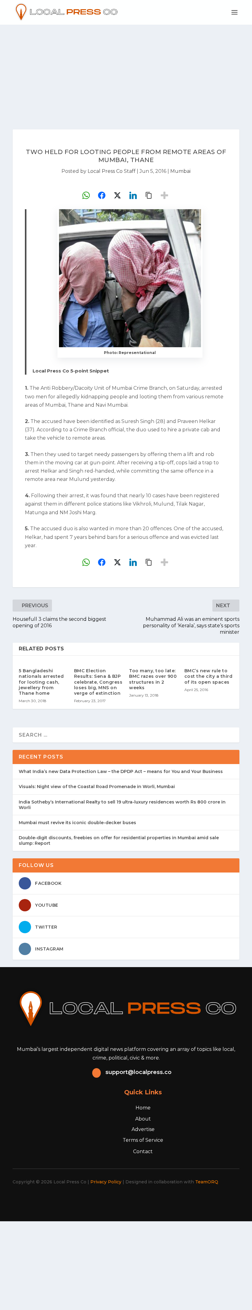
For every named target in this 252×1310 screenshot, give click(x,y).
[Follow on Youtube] (149, 1199)
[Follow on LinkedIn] (135, 1199)
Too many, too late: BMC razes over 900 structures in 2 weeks (153, 679)
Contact (143, 1151)
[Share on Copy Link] (149, 195)
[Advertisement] (126, 71)
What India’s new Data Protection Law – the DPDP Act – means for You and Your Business (121, 771)
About (143, 1119)
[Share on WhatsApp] (86, 195)
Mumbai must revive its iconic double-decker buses (77, 822)
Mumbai (180, 171)
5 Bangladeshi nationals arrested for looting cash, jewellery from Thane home (41, 682)
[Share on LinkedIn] (133, 195)
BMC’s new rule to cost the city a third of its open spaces (208, 676)
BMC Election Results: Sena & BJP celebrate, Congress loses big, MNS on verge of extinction (98, 682)
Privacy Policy (105, 1182)
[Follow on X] (108, 1199)
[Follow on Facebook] (95, 1199)
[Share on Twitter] (117, 195)
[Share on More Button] (164, 195)
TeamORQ (206, 1182)
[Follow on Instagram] (122, 1199)
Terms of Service (143, 1140)
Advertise (143, 1129)
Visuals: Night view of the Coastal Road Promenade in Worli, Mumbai (97, 786)
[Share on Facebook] (102, 195)
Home (143, 1108)
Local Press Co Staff (112, 171)
